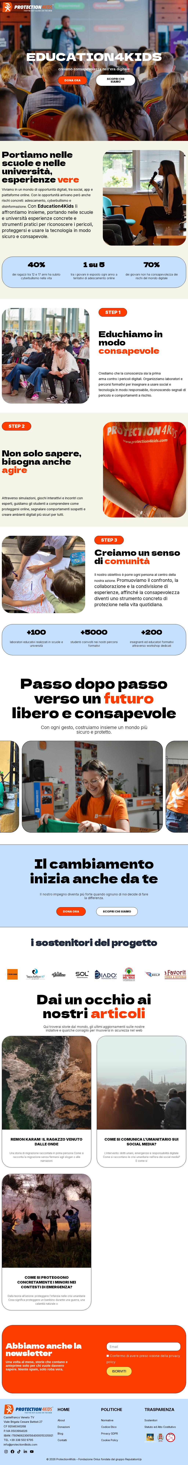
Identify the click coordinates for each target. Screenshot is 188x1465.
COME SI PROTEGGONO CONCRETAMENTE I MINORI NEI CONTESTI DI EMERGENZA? (46, 1282)
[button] (183, 9)
